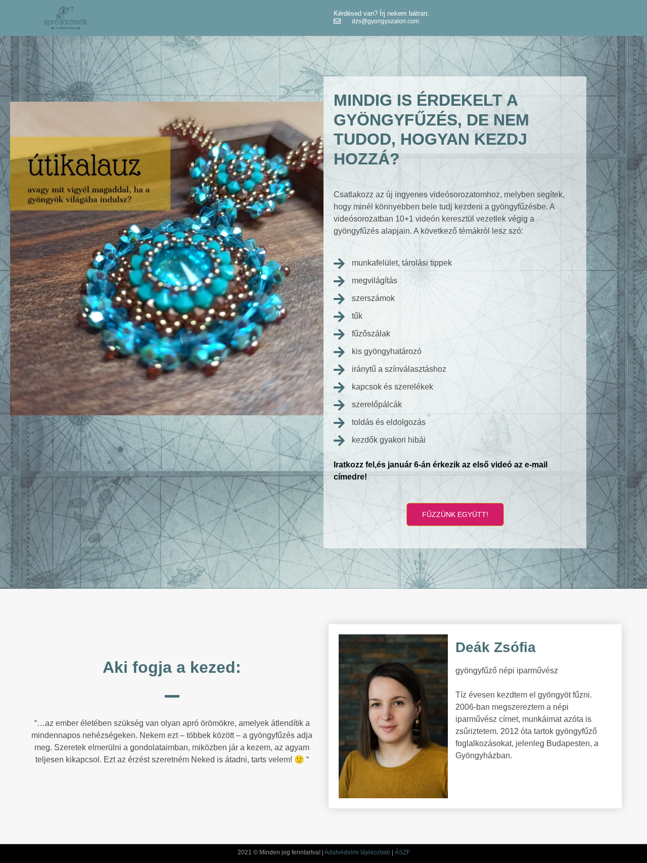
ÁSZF (402, 852)
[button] (455, 514)
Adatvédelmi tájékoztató (357, 852)
